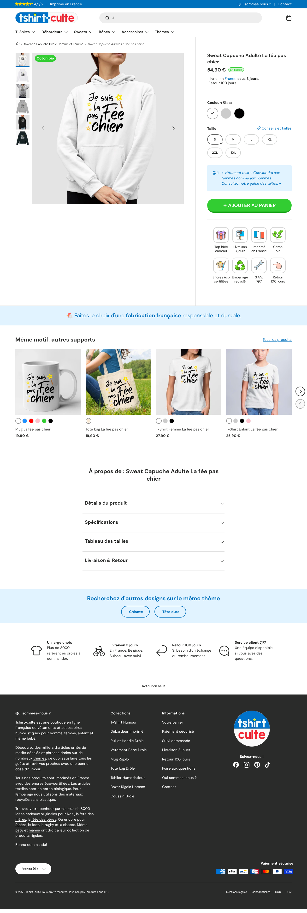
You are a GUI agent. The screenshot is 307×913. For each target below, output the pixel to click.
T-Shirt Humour (124, 722)
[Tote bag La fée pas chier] (118, 382)
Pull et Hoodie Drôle (127, 740)
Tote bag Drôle (123, 768)
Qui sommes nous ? (254, 4)
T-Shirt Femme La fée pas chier (182, 429)
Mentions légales (236, 892)
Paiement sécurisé (178, 731)
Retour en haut (153, 686)
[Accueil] (17, 44)
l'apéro (20, 824)
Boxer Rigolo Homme (128, 786)
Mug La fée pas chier (33, 429)
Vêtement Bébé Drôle (129, 750)
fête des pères (43, 819)
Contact (285, 4)
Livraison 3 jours (176, 750)
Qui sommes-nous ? (179, 777)
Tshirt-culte (33, 892)
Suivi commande (176, 740)
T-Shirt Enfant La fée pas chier (252, 429)
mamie (34, 830)
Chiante (136, 611)
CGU (278, 892)
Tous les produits (277, 339)
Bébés (104, 31)
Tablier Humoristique (128, 777)
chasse (69, 824)
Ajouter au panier (252, 205)
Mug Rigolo (120, 759)
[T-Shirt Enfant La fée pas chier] (259, 382)
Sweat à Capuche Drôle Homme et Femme (53, 44)
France (230, 78)
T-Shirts (22, 31)
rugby (49, 824)
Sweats (80, 31)
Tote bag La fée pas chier (107, 429)
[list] (108, 128)
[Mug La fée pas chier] (48, 382)
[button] (288, 17)
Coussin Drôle (122, 796)
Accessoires (132, 31)
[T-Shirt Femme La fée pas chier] (188, 382)
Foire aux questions (178, 768)
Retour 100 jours (176, 759)
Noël (70, 814)
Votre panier (172, 722)
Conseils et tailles (277, 128)
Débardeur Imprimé (127, 731)
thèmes (39, 758)
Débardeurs (51, 31)
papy (19, 830)
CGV (289, 892)
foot (35, 824)
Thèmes (162, 31)
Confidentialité (261, 892)
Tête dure (170, 611)
